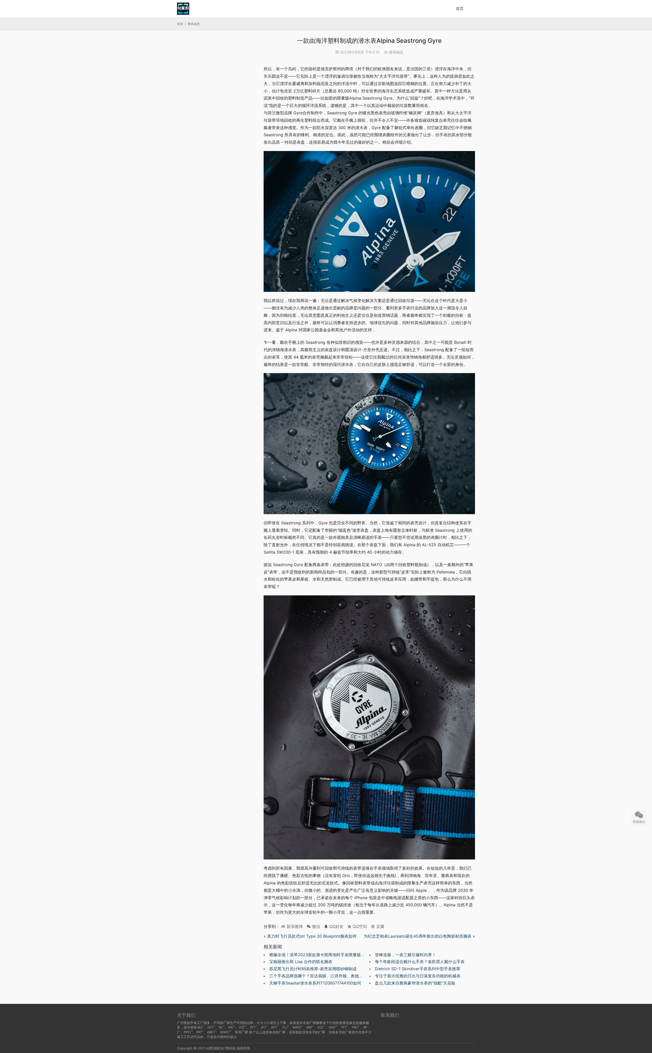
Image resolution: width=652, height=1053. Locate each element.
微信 (313, 926)
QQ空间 (359, 926)
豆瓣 (379, 926)
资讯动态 (396, 52)
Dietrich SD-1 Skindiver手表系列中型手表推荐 (417, 968)
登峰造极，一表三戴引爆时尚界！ (405, 954)
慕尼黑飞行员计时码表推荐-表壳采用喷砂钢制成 (313, 968)
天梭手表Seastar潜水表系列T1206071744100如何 (315, 983)
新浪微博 (294, 926)
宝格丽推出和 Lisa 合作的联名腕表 (300, 961)
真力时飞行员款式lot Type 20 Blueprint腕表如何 (312, 936)
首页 (460, 8)
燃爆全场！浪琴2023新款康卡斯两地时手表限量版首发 (319, 954)
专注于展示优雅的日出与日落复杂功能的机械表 (417, 975)
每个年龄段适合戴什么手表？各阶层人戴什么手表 (420, 961)
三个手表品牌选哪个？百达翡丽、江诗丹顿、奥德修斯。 (320, 975)
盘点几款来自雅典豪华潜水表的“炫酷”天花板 (415, 983)
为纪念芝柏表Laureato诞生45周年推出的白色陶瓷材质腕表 (417, 936)
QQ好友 (336, 926)
